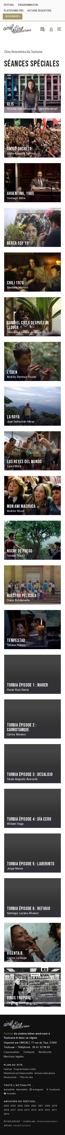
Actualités (9, 1089)
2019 (54, 1105)
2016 (20, 1110)
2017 (13, 1110)
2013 (40, 1110)
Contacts (29, 1052)
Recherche (45, 1052)
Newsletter (22, 1089)
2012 (47, 1110)
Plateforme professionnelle (18, 1073)
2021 (40, 1105)
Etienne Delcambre (47, 1121)
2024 (20, 1105)
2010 (6, 1114)
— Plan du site (25, 1077)
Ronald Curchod (22, 1125)
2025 (13, 1105)
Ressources (10, 1077)
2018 (6, 1110)
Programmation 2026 (25, 1069)
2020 (47, 1105)
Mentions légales (14, 1056)
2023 (26, 1105)
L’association (11, 1052)
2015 (26, 1110)
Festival (8, 1069)
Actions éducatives (44, 1073)
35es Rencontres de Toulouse (23, 51)
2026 (6, 1105)
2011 (54, 1110)
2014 (33, 1110)
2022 (33, 1105)
